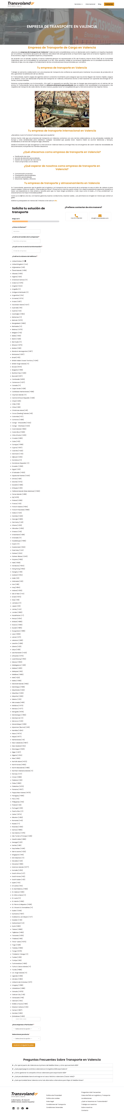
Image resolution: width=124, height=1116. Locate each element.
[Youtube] (27, 1108)
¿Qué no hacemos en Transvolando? (94, 1101)
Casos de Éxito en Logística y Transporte (95, 1095)
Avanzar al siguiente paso (23, 1045)
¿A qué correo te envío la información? (27, 246)
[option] (35, 261)
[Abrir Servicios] (82, 4)
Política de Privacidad (54, 1095)
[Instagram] (18, 1108)
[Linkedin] (13, 1108)
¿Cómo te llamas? (19, 227)
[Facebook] (22, 1108)
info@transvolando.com (99, 218)
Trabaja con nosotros (89, 1104)
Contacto (84, 1110)
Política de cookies (53, 1098)
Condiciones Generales (54, 1107)
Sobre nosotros (86, 1107)
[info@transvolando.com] (100, 215)
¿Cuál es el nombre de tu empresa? (26, 237)
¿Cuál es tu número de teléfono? (25, 256)
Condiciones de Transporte (56, 1104)
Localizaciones (86, 1098)
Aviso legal (50, 1101)
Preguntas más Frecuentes (91, 1092)
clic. (55, 201)
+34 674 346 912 (76, 218)
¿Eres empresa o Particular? (23, 1025)
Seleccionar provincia (21, 1034)
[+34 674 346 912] (76, 215)
